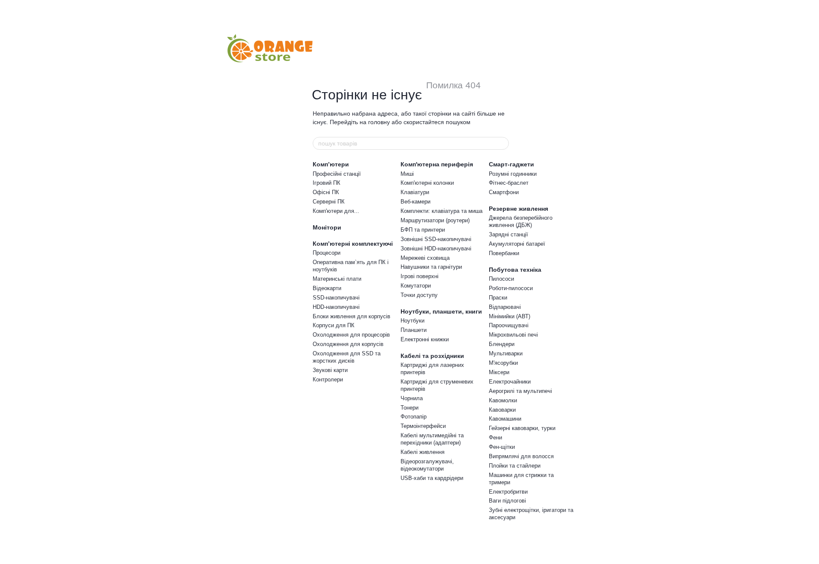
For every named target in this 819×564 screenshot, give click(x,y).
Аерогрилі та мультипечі (520, 391)
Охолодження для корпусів (348, 344)
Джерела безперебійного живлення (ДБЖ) (520, 221)
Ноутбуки (412, 320)
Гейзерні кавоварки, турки (522, 428)
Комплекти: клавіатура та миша (441, 211)
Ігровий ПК (326, 183)
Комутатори (416, 285)
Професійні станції (337, 174)
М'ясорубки (503, 363)
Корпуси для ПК (333, 325)
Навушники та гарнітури (431, 267)
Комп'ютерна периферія (437, 164)
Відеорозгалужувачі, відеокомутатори (427, 465)
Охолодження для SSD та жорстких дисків (346, 357)
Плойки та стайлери (514, 465)
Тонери (409, 407)
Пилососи (501, 279)
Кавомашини (505, 419)
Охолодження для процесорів (351, 334)
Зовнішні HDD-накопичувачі (436, 248)
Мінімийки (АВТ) (509, 316)
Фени (495, 437)
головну (379, 122)
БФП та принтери (423, 230)
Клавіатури (415, 192)
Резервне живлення (518, 208)
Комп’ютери (331, 164)
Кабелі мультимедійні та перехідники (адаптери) (432, 439)
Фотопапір (414, 416)
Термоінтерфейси (423, 426)
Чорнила (412, 398)
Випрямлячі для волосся (521, 456)
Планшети (414, 330)
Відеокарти (327, 288)
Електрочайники (510, 381)
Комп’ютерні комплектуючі (353, 243)
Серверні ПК (329, 201)
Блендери (501, 344)
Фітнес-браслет (509, 183)
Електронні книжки (425, 339)
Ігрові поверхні (420, 276)
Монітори (327, 227)
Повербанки (504, 253)
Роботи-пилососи (511, 288)
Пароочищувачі (509, 325)
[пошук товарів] (502, 143)
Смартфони (504, 192)
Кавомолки (503, 400)
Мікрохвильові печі (513, 334)
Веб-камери (415, 201)
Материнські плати (337, 279)
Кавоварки (502, 410)
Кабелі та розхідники (432, 355)
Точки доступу (419, 295)
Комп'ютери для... (336, 211)
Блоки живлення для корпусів (351, 316)
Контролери (328, 379)
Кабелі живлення (422, 452)
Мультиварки (506, 353)
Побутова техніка (515, 269)
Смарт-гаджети (511, 164)
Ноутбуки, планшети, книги (441, 311)
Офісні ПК (326, 192)
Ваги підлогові (507, 500)
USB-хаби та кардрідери (432, 478)
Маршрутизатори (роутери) (435, 220)
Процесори (326, 253)
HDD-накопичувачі (336, 307)
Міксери (499, 372)
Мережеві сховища (425, 258)
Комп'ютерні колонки (427, 183)
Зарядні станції (508, 234)
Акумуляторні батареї (517, 244)
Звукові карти (330, 370)
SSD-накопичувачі (336, 297)
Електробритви (508, 491)
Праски (498, 297)
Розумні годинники (513, 174)
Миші (407, 174)
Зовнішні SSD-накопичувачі (436, 239)
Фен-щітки (502, 447)
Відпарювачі (505, 307)
